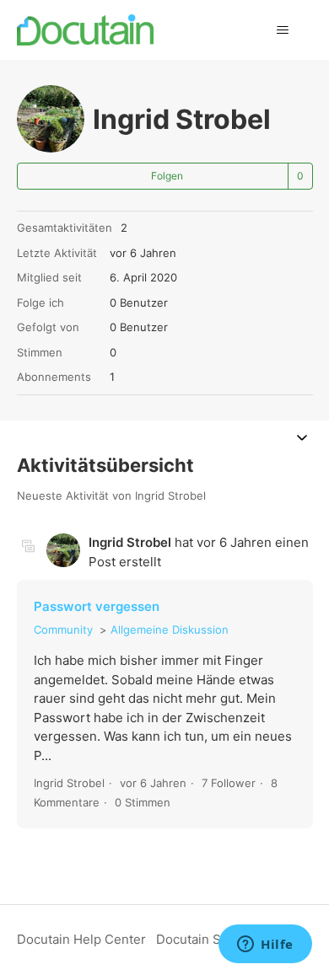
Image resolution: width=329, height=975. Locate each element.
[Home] (85, 30)
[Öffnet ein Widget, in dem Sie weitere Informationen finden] (265, 945)
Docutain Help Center (81, 939)
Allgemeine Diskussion (170, 629)
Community (63, 629)
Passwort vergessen (96, 606)
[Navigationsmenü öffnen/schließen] (283, 30)
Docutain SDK (197, 939)
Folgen (167, 175)
